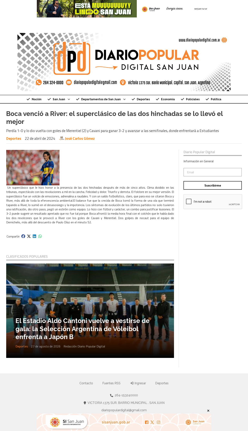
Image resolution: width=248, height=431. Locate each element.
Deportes (143, 99)
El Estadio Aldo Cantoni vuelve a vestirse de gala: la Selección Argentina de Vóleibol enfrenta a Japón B (83, 329)
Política (216, 99)
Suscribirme (212, 185)
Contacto (86, 383)
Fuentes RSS (111, 383)
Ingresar (140, 383)
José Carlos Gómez (80, 138)
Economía (168, 99)
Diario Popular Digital (199, 152)
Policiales (193, 99)
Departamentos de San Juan (101, 99)
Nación (36, 99)
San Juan (59, 99)
